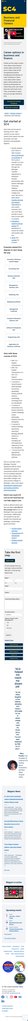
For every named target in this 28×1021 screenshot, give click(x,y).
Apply (13, 238)
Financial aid (16, 533)
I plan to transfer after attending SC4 (11, 619)
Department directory (19, 951)
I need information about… (12, 599)
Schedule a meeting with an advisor (17, 223)
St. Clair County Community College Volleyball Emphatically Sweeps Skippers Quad (13, 799)
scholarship (15, 536)
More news (7, 870)
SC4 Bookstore (16, 946)
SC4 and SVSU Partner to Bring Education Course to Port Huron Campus (13, 824)
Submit (8, 635)
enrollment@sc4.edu (15, 993)
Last (16, 583)
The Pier (7, 953)
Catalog (22, 948)
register (14, 240)
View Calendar (7, 934)
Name (7, 578)
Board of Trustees (6, 946)
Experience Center (8, 951)
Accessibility (5, 1010)
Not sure (9, 628)
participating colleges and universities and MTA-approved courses (13, 487)
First (6, 583)
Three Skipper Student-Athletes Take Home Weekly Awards (12, 847)
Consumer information (7, 1006)
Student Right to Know (7, 1008)
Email (7, 586)
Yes (8, 622)
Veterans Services (20, 956)
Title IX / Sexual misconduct (17, 953)
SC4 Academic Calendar (10, 938)
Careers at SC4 (15, 948)
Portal (22, 946)
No (7, 625)
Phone (7, 592)
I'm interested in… (10, 612)
